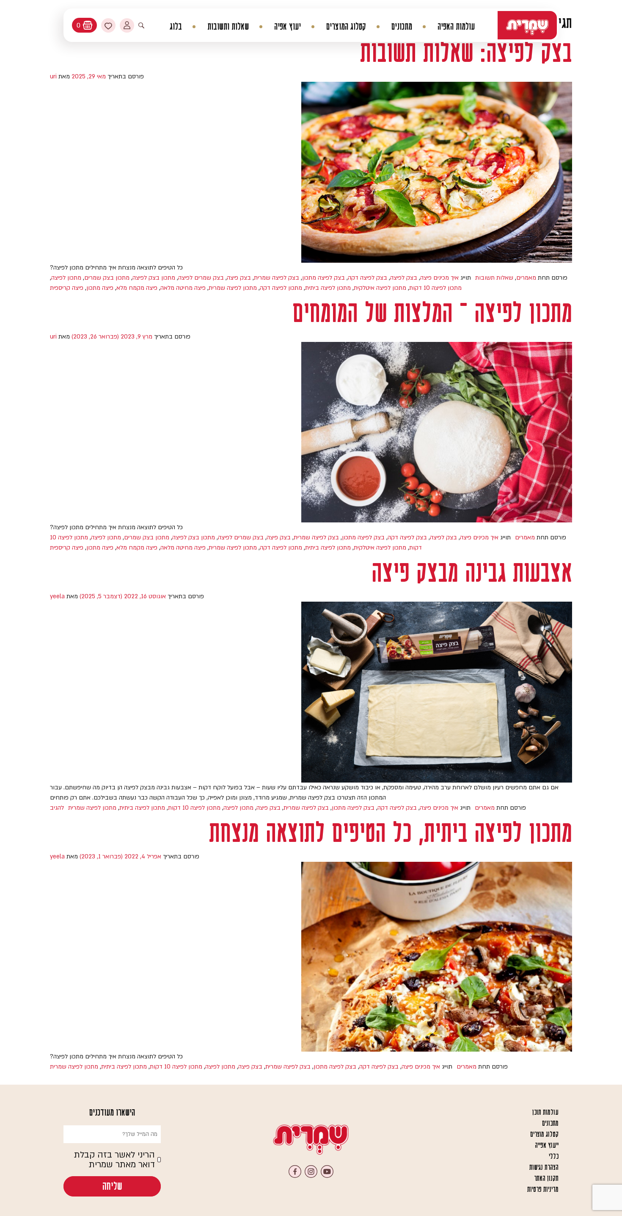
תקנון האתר (546, 1178)
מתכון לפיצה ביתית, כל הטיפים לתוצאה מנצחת (390, 832)
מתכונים (401, 26)
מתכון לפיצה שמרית (233, 288)
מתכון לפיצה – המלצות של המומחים (432, 312)
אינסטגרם (311, 1171)
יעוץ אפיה (287, 26)
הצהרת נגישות (544, 1167)
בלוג (176, 26)
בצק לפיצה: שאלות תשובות (466, 52)
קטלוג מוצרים (544, 1134)
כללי (554, 1156)
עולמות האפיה (456, 26)
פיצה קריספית (66, 288)
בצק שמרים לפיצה (201, 278)
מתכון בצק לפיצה (153, 278)
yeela (57, 596)
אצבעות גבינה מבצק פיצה (472, 572)
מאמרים (526, 278)
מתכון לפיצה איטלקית (380, 288)
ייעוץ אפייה (547, 1145)
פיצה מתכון (99, 288)
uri (53, 76)
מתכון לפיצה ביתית (328, 288)
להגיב (57, 808)
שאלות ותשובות (228, 26)
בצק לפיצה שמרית (276, 278)
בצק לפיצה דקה (367, 278)
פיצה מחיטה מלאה (183, 288)
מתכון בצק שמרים (106, 278)
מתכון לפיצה (66, 278)
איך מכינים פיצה (439, 278)
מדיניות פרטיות (543, 1189)
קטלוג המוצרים (346, 26)
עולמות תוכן (545, 1112)
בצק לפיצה (403, 278)
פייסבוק (295, 1171)
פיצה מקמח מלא (136, 288)
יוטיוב (327, 1171)
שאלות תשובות (494, 278)
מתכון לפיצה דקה (281, 288)
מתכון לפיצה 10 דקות (435, 288)
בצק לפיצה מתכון (323, 278)
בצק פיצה (239, 278)
